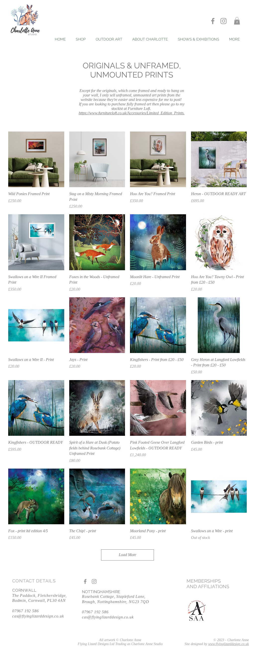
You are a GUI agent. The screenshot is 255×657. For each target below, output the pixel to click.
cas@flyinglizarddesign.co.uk (38, 616)
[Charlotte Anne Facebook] (213, 21)
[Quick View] (36, 159)
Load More (127, 555)
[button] (237, 21)
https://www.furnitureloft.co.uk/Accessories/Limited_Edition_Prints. (132, 113)
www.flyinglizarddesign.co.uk (228, 644)
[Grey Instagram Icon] (223, 21)
